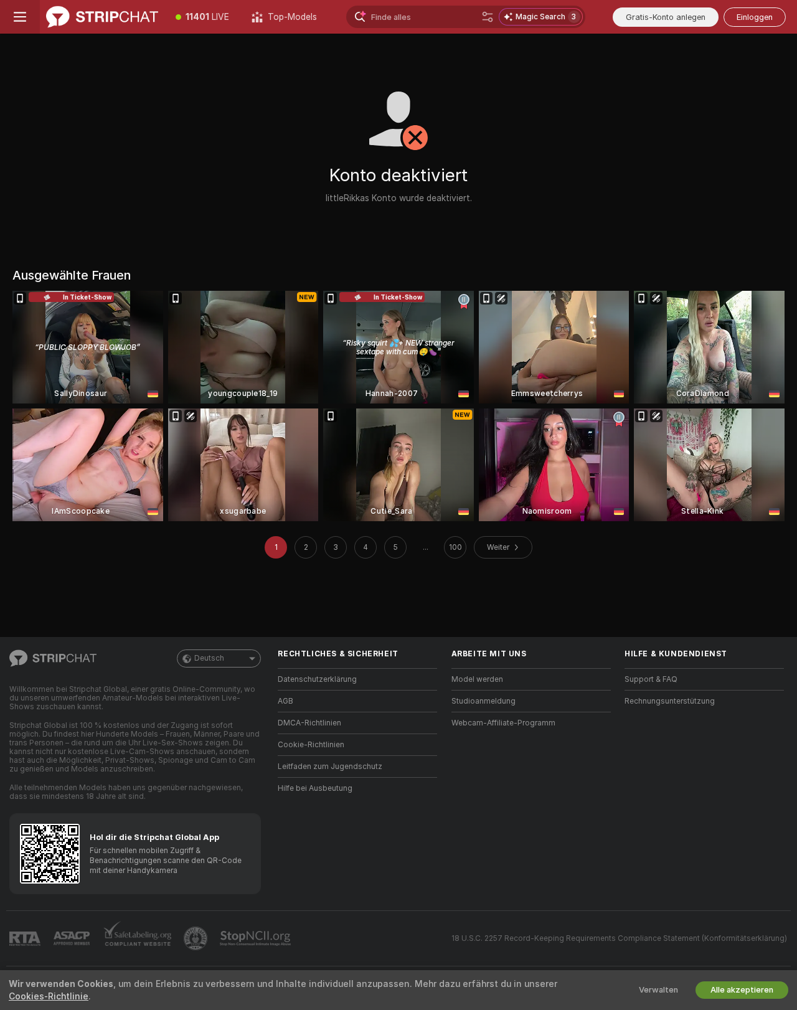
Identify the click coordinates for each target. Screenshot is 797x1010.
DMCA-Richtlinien (309, 723)
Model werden (477, 679)
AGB (285, 701)
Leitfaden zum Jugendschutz (330, 766)
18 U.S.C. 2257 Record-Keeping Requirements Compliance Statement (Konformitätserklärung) (619, 938)
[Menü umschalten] (20, 17)
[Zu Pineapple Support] (197, 938)
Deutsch (209, 658)
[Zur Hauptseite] (102, 17)
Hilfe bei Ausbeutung (315, 788)
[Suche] (487, 17)
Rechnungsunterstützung (670, 701)
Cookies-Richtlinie (48, 996)
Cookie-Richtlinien (311, 744)
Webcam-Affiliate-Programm (503, 723)
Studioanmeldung (483, 701)
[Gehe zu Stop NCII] (256, 938)
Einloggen (755, 17)
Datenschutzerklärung (317, 679)
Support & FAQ (651, 679)
